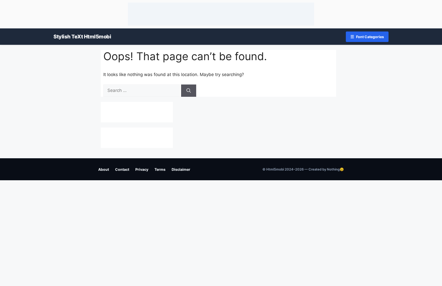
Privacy (141, 169)
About (103, 169)
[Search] (188, 90)
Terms (159, 169)
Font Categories (367, 36)
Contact (122, 169)
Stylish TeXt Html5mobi (82, 37)
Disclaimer (181, 169)
